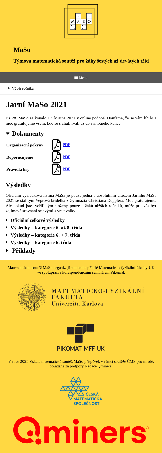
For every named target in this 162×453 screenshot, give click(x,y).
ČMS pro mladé (140, 361)
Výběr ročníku (23, 88)
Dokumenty (28, 133)
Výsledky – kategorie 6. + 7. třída (45, 235)
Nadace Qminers (98, 366)
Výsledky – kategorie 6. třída (41, 242)
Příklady (23, 250)
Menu (83, 78)
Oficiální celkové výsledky (38, 220)
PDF (66, 144)
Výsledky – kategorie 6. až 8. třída (46, 227)
